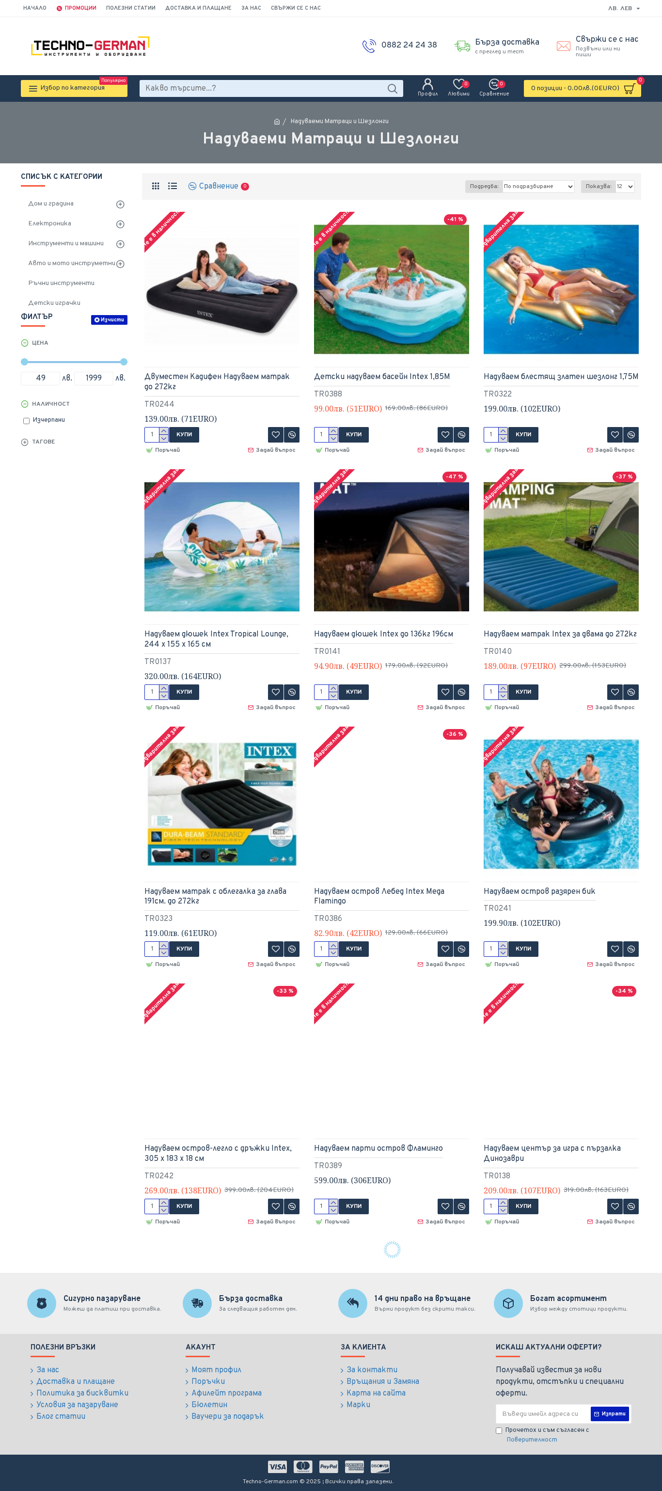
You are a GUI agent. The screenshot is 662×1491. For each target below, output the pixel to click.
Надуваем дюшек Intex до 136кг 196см (383, 634)
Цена (40, 343)
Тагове (43, 442)
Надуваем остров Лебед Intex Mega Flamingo (379, 897)
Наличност (51, 404)
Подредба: (484, 186)
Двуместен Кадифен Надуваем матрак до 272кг (217, 382)
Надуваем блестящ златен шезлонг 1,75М (561, 377)
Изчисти (112, 320)
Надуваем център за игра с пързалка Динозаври (552, 1154)
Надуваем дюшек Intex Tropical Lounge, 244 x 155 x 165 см (216, 640)
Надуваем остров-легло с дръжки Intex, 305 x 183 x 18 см (218, 1154)
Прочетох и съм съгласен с (547, 1435)
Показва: (598, 186)
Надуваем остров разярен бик (540, 892)
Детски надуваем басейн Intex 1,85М (382, 377)
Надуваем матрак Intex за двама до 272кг (560, 634)
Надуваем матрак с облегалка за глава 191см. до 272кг (215, 897)
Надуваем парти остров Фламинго (378, 1149)
